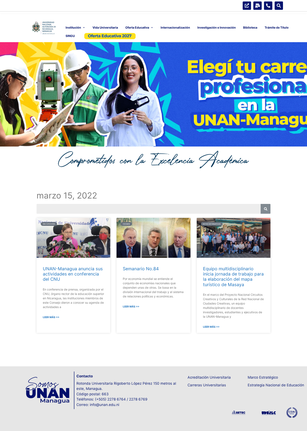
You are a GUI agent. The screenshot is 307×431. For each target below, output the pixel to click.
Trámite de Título (277, 27)
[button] (153, 94)
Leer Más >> (51, 317)
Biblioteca (250, 27)
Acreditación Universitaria (209, 377)
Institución (73, 27)
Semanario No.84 (141, 268)
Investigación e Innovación (216, 27)
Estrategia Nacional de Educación (276, 385)
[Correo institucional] (257, 5)
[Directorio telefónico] (268, 5)
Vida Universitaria (105, 27)
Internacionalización (175, 27)
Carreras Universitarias (207, 385)
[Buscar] (279, 5)
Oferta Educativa (137, 27)
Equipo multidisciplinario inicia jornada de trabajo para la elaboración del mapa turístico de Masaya (233, 276)
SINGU (70, 36)
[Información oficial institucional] (247, 5)
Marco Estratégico (263, 377)
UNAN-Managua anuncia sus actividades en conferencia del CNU (73, 274)
